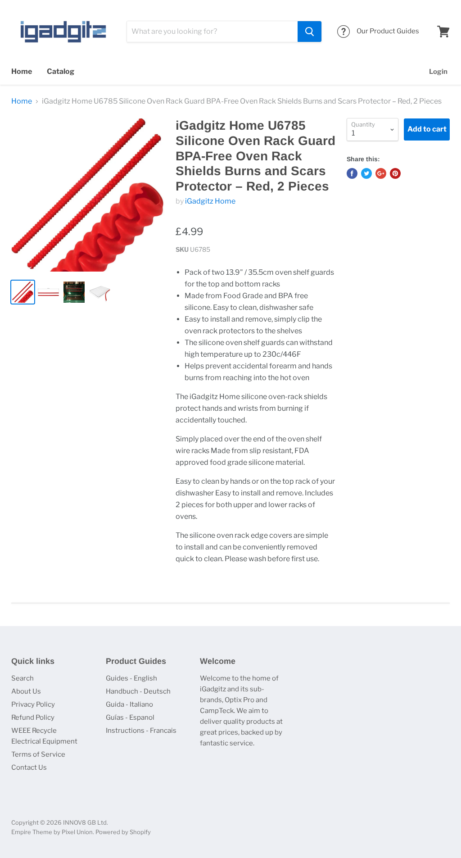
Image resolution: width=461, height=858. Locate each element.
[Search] (309, 31)
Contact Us (29, 767)
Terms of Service (38, 754)
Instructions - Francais (141, 730)
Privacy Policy (33, 704)
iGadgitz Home (210, 201)
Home (21, 71)
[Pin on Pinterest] (395, 173)
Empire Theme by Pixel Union (52, 831)
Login (438, 72)
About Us (26, 691)
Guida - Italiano (129, 704)
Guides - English (131, 678)
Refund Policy (32, 717)
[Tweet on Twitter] (366, 173)
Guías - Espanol (130, 717)
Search (22, 678)
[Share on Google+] (380, 173)
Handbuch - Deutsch (138, 691)
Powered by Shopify (123, 831)
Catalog (60, 71)
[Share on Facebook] (352, 173)
